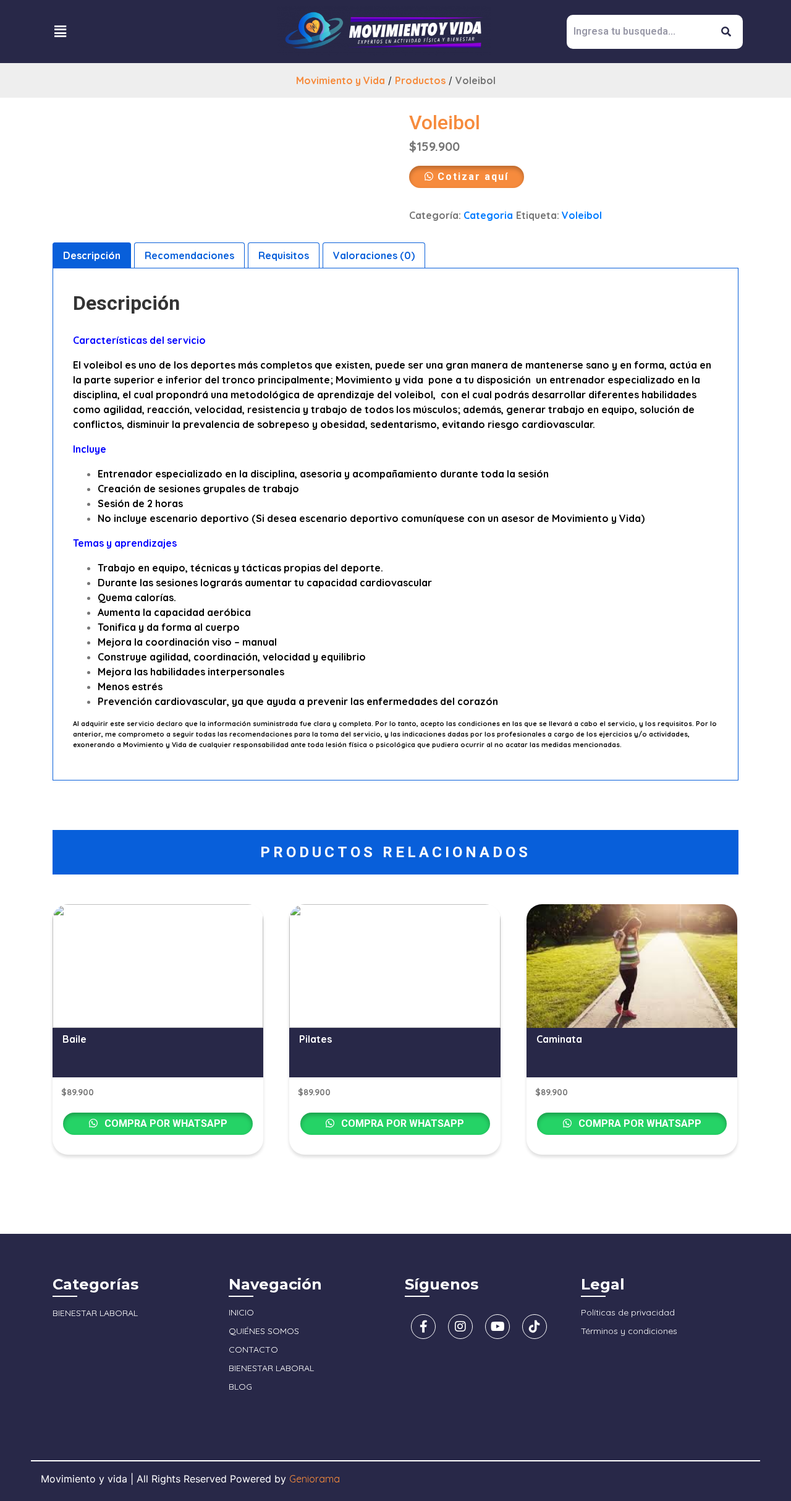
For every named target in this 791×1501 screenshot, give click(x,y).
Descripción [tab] (92, 255)
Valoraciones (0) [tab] (374, 255)
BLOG (240, 1386)
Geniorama (314, 1479)
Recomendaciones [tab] (189, 255)
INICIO (241, 1312)
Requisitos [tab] (283, 255)
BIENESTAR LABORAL (95, 1313)
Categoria (488, 215)
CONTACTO (253, 1349)
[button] (59, 31)
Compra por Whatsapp (164, 1123)
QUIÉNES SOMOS (264, 1330)
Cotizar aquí (473, 176)
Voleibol (582, 215)
